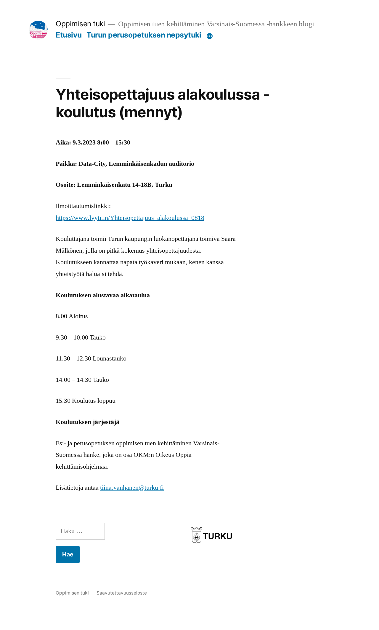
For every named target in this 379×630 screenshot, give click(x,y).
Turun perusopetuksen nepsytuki (143, 34)
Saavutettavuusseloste (122, 593)
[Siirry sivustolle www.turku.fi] (212, 546)
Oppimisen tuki (80, 23)
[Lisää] (209, 36)
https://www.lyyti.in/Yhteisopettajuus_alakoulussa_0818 (130, 218)
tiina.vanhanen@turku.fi (132, 487)
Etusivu (69, 34)
